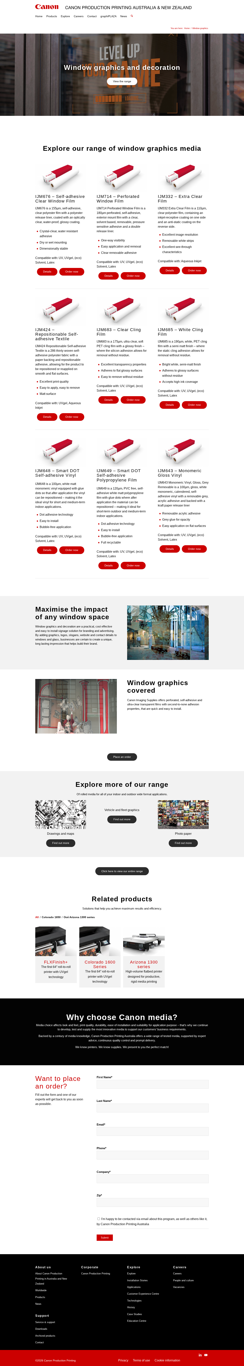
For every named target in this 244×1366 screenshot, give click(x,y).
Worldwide (41, 1290)
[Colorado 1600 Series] (100, 941)
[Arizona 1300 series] (144, 941)
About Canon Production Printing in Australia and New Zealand (51, 1278)
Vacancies (179, 1287)
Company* (104, 1171)
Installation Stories (137, 1280)
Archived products (45, 1335)
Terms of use (141, 1360)
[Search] (132, 11)
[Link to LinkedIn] (200, 1355)
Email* (101, 1124)
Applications (134, 1287)
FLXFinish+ (56, 962)
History (131, 1307)
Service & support (45, 1322)
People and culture (183, 1280)
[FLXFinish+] (56, 941)
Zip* (99, 1195)
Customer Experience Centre (143, 1293)
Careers (177, 1273)
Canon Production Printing (95, 1273)
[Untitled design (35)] (183, 814)
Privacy (123, 1360)
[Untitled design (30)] (60, 814)
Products (40, 1297)
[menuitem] (39, 11)
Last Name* (104, 1100)
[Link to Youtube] (206, 1355)
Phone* (101, 1148)
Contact (39, 1342)
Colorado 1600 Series (100, 964)
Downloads (41, 1328)
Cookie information (167, 1360)
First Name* (104, 1077)
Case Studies (134, 1314)
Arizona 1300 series (144, 964)
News (38, 1303)
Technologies (134, 1300)
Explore (131, 1273)
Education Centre (136, 1320)
